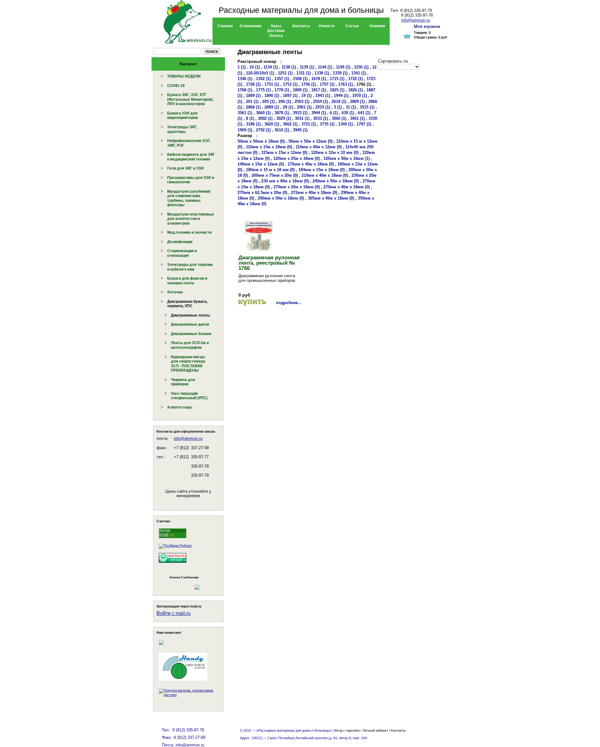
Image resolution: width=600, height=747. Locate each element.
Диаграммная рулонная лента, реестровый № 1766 (269, 263)
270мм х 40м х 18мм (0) (346, 187)
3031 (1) (302, 118)
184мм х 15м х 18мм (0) (321, 169)
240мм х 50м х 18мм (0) (335, 181)
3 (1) (338, 107)
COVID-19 (176, 86)
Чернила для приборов (183, 382)
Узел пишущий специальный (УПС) (189, 395)
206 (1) (284, 101)
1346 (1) (245, 78)
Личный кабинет (375, 730)
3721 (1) (308, 124)
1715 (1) (337, 78)
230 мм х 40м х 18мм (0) (285, 181)
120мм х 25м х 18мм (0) (296, 158)
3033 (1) (320, 118)
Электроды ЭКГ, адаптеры (182, 129)
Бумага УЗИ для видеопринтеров (182, 115)
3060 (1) (339, 118)
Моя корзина (427, 26)
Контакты (398, 730)
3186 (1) (253, 124)
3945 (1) (300, 130)
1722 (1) (355, 78)
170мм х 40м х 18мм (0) (311, 164)
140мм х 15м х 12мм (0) (261, 164)
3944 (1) (318, 112)
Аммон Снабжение (184, 577)
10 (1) (254, 67)
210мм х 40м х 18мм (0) (325, 175)
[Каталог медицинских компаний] (172, 564)
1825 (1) (337, 90)
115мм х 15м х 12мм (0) (284, 152)
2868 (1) (253, 107)
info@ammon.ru (188, 438)
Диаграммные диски (190, 324)
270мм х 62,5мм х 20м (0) (262, 192)
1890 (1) (271, 95)
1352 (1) (263, 78)
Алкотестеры (179, 407)
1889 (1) (253, 95)
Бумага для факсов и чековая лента (187, 280)
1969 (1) (245, 130)
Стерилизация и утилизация (182, 253)
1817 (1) (318, 90)
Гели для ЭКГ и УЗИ (185, 168)
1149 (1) (343, 67)
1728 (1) (253, 84)
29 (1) (288, 107)
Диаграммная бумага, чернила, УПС (187, 303)
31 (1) (351, 107)
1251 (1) (285, 73)
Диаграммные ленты (190, 315)
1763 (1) (345, 84)
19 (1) (306, 95)
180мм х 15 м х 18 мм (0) (270, 169)
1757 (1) (327, 84)
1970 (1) (359, 95)
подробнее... (289, 302)
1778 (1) (281, 90)
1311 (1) (303, 73)
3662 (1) (290, 124)
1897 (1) (290, 95)
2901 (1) (304, 107)
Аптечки (174, 292)
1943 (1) (322, 95)
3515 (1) (367, 107)
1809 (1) (300, 90)
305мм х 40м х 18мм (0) (331, 198)
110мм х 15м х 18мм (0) (269, 147)
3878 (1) (281, 112)
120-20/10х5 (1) (260, 73)
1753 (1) (290, 84)
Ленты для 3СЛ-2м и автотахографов (190, 345)
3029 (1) (283, 118)
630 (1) (348, 112)
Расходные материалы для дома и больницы (301, 10)
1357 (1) (281, 78)
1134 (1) (270, 67)
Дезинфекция (179, 242)
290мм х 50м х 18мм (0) (281, 198)
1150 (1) (361, 67)
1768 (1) (245, 90)
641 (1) (364, 112)
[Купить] (252, 303)
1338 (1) (321, 73)
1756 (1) (308, 84)
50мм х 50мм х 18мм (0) (261, 141)
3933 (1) (300, 112)
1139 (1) (307, 67)
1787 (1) (364, 124)
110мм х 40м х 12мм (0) (319, 147)
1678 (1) (318, 78)
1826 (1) (355, 90)
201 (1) (252, 101)
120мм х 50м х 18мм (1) (346, 158)
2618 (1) (339, 101)
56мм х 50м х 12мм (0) (310, 141)
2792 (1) (263, 130)
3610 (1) (281, 130)
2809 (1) (357, 101)
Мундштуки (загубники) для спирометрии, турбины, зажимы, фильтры (188, 198)
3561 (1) (245, 112)
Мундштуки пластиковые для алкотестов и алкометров (190, 219)
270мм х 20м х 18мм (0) (296, 187)
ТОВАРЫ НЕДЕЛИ (184, 76)
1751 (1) (271, 84)
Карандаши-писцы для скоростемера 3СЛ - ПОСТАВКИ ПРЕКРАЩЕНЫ (188, 364)
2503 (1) (302, 101)
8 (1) (250, 118)
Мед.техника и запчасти (189, 232)
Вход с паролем (347, 730)
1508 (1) (300, 78)
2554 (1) (320, 101)
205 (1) (268, 101)
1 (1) (242, 67)
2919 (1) (322, 107)
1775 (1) (263, 90)
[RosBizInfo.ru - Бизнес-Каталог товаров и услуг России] (180, 584)
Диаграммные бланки (191, 334)
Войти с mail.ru (174, 613)
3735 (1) (327, 124)
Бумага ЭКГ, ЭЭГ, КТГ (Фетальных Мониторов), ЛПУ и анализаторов (190, 99)
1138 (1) (289, 67)
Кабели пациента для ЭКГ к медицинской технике (191, 156)
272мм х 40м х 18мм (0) (314, 192)
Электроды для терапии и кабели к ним (189, 267)
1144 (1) (325, 67)
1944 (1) (341, 95)
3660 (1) (263, 112)
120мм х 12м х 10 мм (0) (334, 152)
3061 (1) (357, 118)
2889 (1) (271, 107)
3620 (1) (271, 124)
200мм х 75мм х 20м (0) (275, 175)
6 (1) (334, 112)
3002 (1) (265, 118)
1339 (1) (340, 73)
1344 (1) (345, 124)
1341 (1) (358, 73)
